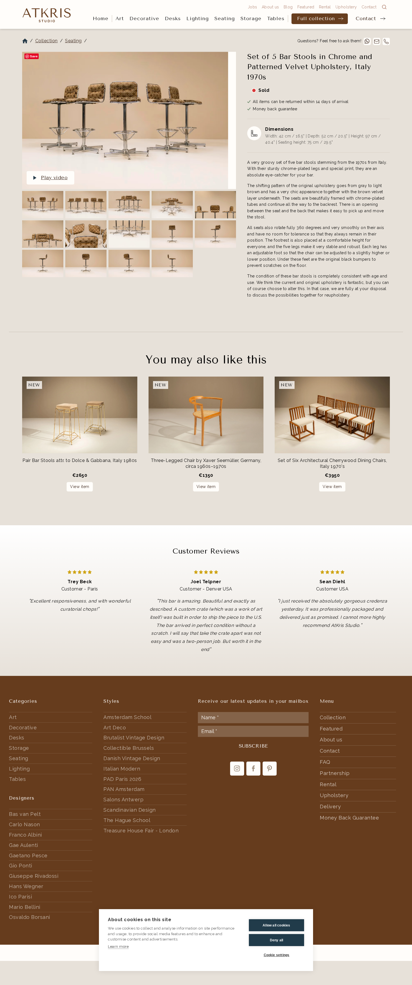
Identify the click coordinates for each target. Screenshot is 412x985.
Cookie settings (277, 955)
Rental (325, 7)
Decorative (144, 18)
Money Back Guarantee (349, 818)
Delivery (330, 806)
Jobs (252, 7)
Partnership (335, 773)
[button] (119, 18)
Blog (288, 7)
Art (119, 18)
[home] (46, 14)
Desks (173, 18)
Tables (275, 18)
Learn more (118, 946)
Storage (250, 18)
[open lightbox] (125, 120)
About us (270, 7)
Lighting (197, 18)
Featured (305, 7)
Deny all (276, 940)
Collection (46, 40)
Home (100, 18)
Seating (224, 18)
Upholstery (346, 7)
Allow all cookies (276, 925)
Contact (366, 18)
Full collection (316, 18)
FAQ (325, 762)
